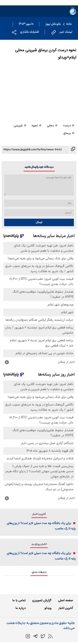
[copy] (72, 150)
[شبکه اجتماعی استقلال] (43, 636)
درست (67, 125)
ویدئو (48, 608)
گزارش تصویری (41, 600)
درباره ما (20, 608)
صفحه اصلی (65, 600)
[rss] (50, 636)
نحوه (35, 125)
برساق (67, 133)
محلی (51, 125)
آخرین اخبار (65, 608)
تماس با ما (19, 600)
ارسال (39, 222)
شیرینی (19, 125)
